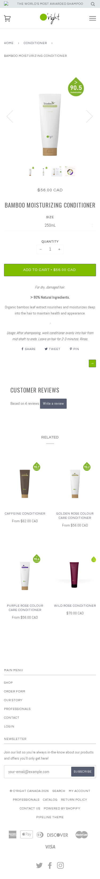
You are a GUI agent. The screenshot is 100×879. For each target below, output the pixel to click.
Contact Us (30, 808)
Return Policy (74, 799)
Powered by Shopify (62, 808)
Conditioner (35, 43)
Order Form (14, 691)
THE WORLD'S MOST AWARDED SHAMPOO (50, 3)
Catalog (50, 799)
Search (59, 791)
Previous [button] (13, 116)
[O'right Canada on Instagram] (60, 867)
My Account (79, 791)
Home (9, 43)
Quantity (50, 241)
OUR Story (13, 700)
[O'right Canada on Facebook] (50, 867)
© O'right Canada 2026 (29, 791)
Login (9, 726)
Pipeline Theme (50, 817)
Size (50, 217)
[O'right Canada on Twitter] (39, 867)
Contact (11, 717)
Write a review (53, 403)
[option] (50, 116)
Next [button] (86, 116)
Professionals (17, 709)
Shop (8, 682)
